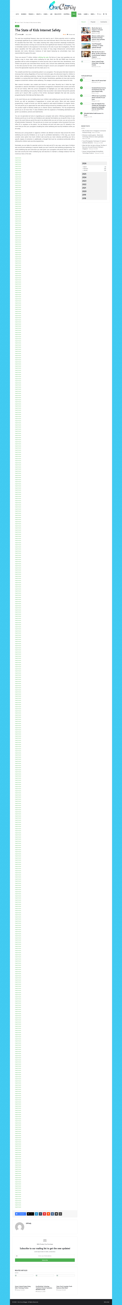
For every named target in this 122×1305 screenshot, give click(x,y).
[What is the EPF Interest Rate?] (86, 83)
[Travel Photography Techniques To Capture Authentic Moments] (86, 46)
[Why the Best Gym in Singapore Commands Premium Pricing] (86, 30)
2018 (84, 198)
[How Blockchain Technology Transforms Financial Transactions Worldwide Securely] (45, 1280)
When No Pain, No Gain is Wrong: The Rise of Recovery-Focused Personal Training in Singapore (94, 147)
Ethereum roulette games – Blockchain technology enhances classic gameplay (98, 37)
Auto (17, 14)
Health (38, 14)
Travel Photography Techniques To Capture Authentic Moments (97, 45)
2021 (84, 187)
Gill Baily (20, 34)
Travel (79, 14)
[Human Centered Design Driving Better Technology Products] (24, 1280)
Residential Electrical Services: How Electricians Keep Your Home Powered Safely (99, 89)
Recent (83, 22)
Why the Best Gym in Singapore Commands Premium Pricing (97, 29)
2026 (84, 163)
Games (86, 14)
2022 (84, 184)
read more (18, 158)
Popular (93, 22)
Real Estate (58, 14)
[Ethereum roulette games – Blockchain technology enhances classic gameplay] (86, 38)
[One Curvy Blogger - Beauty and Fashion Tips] (61, 6)
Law (51, 14)
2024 (84, 177)
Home (45, 14)
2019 (84, 194)
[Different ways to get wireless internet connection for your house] (86, 98)
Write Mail (106, 1302)
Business (23, 14)
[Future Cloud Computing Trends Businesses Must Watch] (66, 1280)
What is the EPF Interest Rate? (99, 80)
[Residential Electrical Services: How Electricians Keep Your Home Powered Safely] (86, 90)
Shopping (66, 14)
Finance (31, 14)
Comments (104, 22)
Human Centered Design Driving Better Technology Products (23, 1287)
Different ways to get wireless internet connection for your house (99, 97)
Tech (73, 14)
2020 (84, 191)
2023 (84, 181)
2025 (84, 174)
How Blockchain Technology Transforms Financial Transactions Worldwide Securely (44, 1288)
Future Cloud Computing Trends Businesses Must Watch (64, 1287)
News (92, 14)
